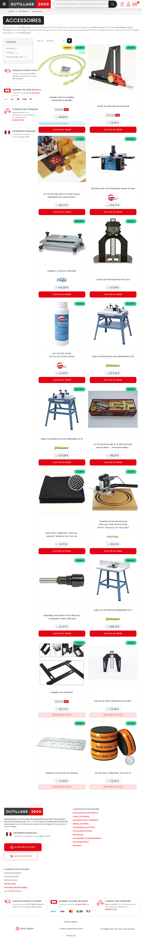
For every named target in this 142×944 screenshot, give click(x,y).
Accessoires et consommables (87, 838)
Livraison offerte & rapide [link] (26, 70)
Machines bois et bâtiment (85, 820)
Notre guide (10, 883)
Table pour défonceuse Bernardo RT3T (61, 439)
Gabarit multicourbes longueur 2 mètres (61, 99)
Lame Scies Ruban (81, 816)
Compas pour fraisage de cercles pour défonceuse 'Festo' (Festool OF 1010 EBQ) (113, 524)
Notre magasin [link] (11, 876)
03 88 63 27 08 (18, 120)
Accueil (11, 11)
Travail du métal (81, 823)
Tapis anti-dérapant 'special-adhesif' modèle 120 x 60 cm (61, 535)
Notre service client (25, 847)
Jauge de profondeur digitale (113, 279)
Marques (77, 845)
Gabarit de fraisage (62, 692)
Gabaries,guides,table (14, 57)
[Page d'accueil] (29, 4)
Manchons (10, 52)
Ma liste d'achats (122, 4)
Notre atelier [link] (10, 880)
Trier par (40, 40)
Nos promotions (81, 842)
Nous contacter (23, 856)
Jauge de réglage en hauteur (113, 106)
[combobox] (81, 4)
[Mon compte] (128, 4)
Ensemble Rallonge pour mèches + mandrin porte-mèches (62, 617)
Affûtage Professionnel (16, 887)
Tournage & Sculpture (84, 827)
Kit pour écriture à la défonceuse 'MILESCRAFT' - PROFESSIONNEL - (113, 446)
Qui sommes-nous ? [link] (13, 891)
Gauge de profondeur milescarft (113, 701)
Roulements (10, 48)
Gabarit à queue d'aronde (61, 271)
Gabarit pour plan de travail (61, 773)
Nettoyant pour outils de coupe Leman (61, 355)
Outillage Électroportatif (85, 813)
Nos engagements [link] (12, 873)
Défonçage (23, 11)
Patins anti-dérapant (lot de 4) (113, 773)
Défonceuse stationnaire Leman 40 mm (113, 188)
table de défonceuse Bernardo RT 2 (113, 610)
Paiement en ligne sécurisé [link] (26, 90)
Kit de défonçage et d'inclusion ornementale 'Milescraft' (62, 196)
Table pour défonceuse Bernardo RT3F (113, 356)
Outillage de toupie (82, 831)
